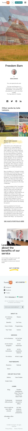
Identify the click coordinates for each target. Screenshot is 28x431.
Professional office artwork (9, 401)
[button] (25, 2)
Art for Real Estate (18, 339)
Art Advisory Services (8, 318)
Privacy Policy (9, 428)
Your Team (9, 330)
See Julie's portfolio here (14, 221)
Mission (19, 317)
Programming (18, 326)
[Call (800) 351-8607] (12, 2)
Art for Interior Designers (9, 344)
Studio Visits (8, 381)
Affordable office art (8, 417)
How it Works (9, 326)
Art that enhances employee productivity (19, 410)
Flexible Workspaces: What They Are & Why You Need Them (18, 393)
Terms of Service (18, 428)
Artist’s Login (18, 356)
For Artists (9, 356)
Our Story (18, 322)
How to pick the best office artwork (8, 409)
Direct (8, 369)
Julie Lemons (14, 78)
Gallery (9, 377)
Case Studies (18, 377)
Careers (19, 330)
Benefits (8, 322)
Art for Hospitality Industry (19, 351)
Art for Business (8, 338)
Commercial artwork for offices (19, 402)
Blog (8, 390)
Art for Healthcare (19, 344)
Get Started (19, 2)
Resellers (8, 365)
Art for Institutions (9, 350)
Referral (19, 365)
